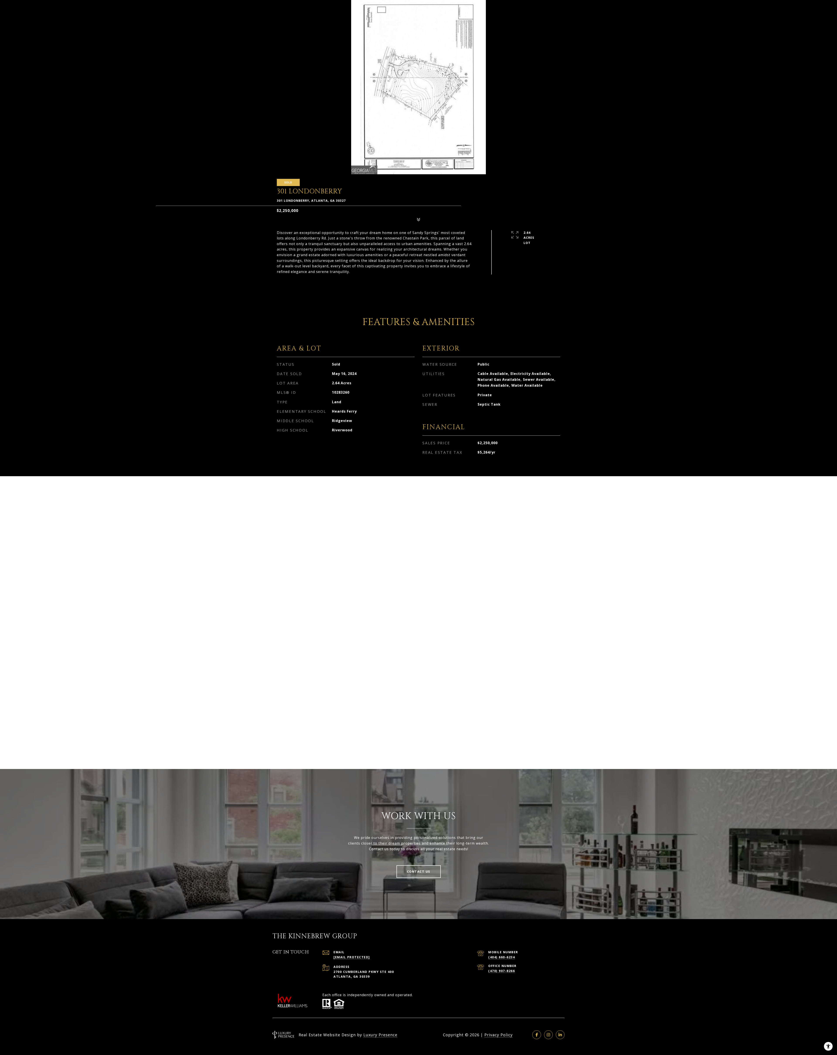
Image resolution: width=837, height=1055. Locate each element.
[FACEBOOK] (536, 1034)
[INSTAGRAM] (548, 1034)
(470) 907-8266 (501, 971)
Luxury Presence (380, 1034)
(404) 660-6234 (501, 957)
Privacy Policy (498, 1034)
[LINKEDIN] (560, 1034)
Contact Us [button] (418, 871)
